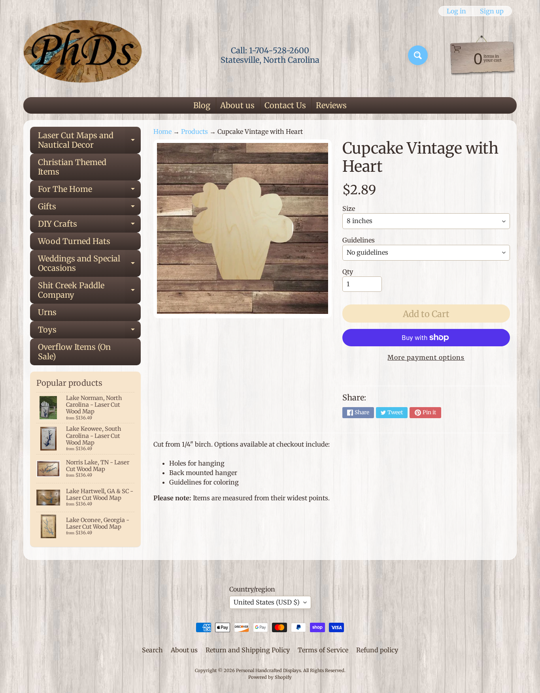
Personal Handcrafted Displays (268, 670)
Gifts (89, 208)
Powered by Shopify (270, 677)
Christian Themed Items (72, 167)
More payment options (425, 357)
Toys (89, 331)
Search (152, 650)
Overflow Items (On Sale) (74, 351)
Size (348, 208)
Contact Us (285, 105)
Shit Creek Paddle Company (89, 290)
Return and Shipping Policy (248, 650)
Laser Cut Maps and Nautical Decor (89, 140)
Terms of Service (323, 650)
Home (162, 131)
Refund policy (377, 650)
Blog (201, 105)
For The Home (89, 191)
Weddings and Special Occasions (89, 264)
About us (237, 105)
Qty (347, 272)
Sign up (492, 11)
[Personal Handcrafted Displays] (82, 55)
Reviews (331, 105)
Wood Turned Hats (74, 241)
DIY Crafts (89, 226)
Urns (47, 312)
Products (194, 131)
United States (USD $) (267, 602)
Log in (456, 11)
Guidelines (358, 240)
